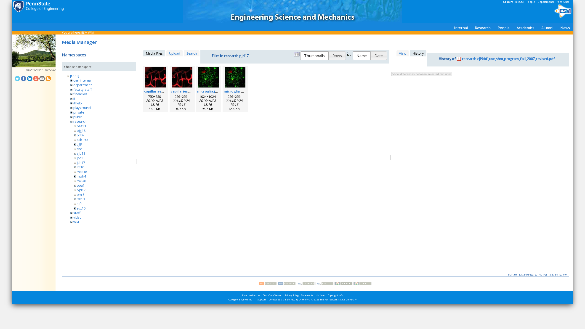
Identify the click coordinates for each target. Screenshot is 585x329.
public (77, 116)
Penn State (562, 1)
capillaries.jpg (156, 91)
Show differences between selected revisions (422, 74)
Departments (546, 1)
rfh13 (81, 199)
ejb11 (81, 153)
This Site (519, 1)
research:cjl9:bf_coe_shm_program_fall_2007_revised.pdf (508, 58)
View (402, 53)
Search (191, 53)
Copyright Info (335, 295)
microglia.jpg (208, 91)
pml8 (80, 194)
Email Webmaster (251, 295)
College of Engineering (240, 299)
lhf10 (80, 167)
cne (79, 148)
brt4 (80, 135)
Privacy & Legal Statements (299, 295)
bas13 (81, 126)
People (530, 1)
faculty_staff (82, 89)
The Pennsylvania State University (338, 299)
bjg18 (81, 130)
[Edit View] (363, 284)
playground (82, 107)
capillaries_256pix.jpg (188, 91)
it (74, 98)
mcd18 (82, 171)
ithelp (77, 103)
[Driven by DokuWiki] (344, 284)
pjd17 (81, 190)
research (80, 121)
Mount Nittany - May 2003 (41, 69)
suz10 (81, 208)
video (77, 217)
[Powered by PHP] (287, 284)
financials (80, 94)
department (82, 84)
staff (76, 212)
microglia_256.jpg (238, 91)
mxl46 (81, 180)
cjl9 (79, 144)
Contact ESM (275, 299)
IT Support (260, 299)
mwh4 (81, 176)
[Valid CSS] (325, 284)
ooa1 (81, 185)
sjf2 (79, 203)
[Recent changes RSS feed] (268, 284)
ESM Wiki (87, 32)
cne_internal (82, 80)
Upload (174, 53)
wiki (76, 222)
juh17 (81, 162)
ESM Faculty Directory (296, 299)
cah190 (82, 139)
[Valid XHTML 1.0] (306, 284)
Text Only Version (272, 295)
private (78, 112)
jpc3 (80, 158)
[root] (74, 75)
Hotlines (320, 295)
